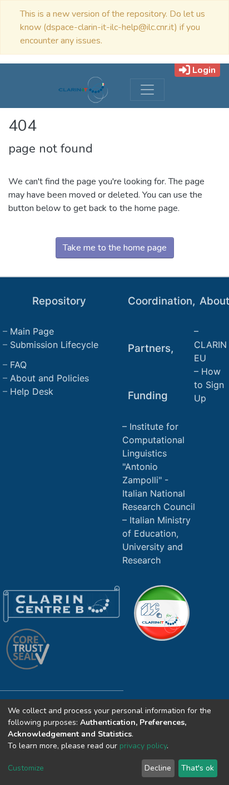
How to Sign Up (209, 385)
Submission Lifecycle (54, 344)
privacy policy (143, 745)
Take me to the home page (115, 248)
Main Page (32, 331)
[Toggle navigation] (147, 89)
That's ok (197, 768)
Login (204, 70)
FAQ (18, 364)
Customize (26, 768)
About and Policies (49, 378)
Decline (158, 768)
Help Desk (31, 391)
